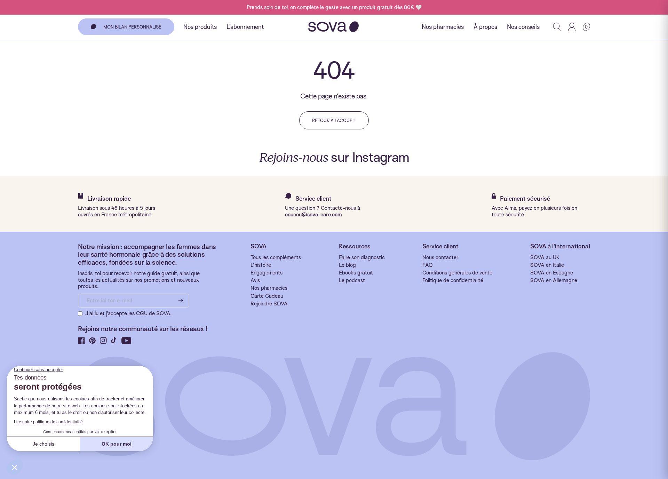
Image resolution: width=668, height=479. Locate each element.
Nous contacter (440, 257)
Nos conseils (523, 26)
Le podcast (352, 280)
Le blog (347, 265)
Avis (255, 280)
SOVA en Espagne (551, 273)
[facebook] (81, 340)
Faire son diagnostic (362, 257)
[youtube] (126, 340)
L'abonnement (245, 26)
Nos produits (200, 26)
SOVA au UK (544, 257)
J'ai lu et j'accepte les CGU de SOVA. (128, 313)
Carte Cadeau (266, 296)
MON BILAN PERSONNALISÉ (132, 27)
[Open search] (557, 27)
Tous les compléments (275, 257)
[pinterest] (92, 340)
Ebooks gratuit (356, 273)
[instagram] (103, 340)
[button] (586, 27)
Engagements (266, 273)
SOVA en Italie (547, 265)
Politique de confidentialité (452, 280)
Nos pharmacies (443, 26)
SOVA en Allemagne (553, 280)
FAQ (427, 265)
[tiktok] (114, 340)
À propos (485, 26)
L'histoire (260, 265)
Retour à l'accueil (334, 120)
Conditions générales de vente (457, 273)
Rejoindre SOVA (269, 304)
